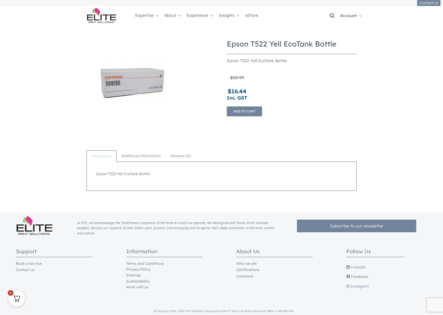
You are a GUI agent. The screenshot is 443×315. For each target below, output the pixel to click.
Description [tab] (101, 156)
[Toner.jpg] (133, 83)
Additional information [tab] (141, 155)
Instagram (359, 286)
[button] (332, 16)
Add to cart (244, 111)
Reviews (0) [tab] (181, 155)
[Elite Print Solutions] (102, 9)
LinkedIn (358, 267)
